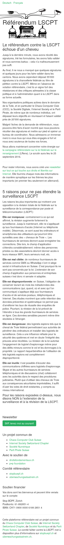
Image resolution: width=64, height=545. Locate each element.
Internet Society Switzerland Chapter (29, 443)
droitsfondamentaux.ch (21, 460)
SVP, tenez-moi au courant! (19, 423)
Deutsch (7, 2)
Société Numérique (19, 446)
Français (18, 2)
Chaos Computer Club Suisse (25, 439)
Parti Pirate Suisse (19, 450)
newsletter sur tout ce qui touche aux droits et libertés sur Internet (32, 170)
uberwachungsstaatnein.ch (23, 477)
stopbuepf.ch (16, 473)
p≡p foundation (17, 463)
